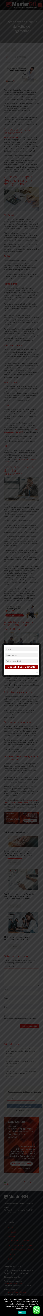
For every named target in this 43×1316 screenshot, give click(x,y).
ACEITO (22, 1312)
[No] (40, 1306)
